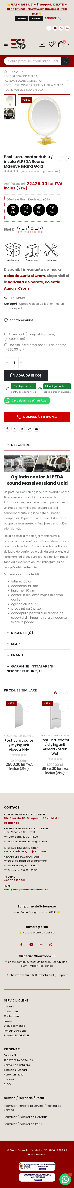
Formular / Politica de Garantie (26, 1117)
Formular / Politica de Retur (23, 1124)
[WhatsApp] (67, 28)
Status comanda (14, 1026)
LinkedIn (22, 429)
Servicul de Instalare (17, 1065)
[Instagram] (61, 28)
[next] (68, 158)
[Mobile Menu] (7, 44)
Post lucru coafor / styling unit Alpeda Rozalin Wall (55, 747)
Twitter (14, 429)
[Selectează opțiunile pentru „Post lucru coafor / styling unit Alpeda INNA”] (27, 707)
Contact (9, 1006)
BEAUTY (36, 18)
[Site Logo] (18, 44)
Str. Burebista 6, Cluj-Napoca (25, 851)
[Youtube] (55, 28)
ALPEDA (8, 736)
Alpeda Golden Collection (36, 304)
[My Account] (42, 44)
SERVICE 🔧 (53, 18)
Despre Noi (11, 1055)
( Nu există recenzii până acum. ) (40, 171)
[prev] (62, 158)
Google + (29, 429)
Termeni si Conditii (15, 1070)
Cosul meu (11, 1011)
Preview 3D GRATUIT (16, 1035)
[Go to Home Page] (5, 71)
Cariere (9, 1079)
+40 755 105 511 (14, 880)
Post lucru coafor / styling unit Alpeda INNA (19, 745)
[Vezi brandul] (30, 229)
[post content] (19, 715)
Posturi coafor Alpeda (27, 736)
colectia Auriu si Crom (24, 275)
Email (36, 429)
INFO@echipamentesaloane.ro (26, 889)
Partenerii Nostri (14, 1074)
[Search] (65, 61)
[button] (22, 120)
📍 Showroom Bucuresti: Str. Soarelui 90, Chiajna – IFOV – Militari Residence (37, 964)
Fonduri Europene (15, 1031)
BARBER (22, 18)
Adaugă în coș (29, 375)
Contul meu (11, 1016)
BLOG (7, 1084)
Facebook (7, 429)
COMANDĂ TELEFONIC (39, 416)
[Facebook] (49, 28)
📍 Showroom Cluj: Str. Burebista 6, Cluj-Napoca (37, 975)
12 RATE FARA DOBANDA (18, 1060)
